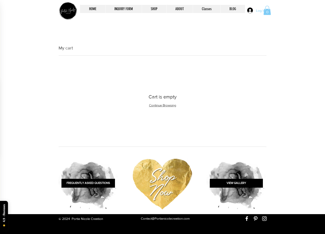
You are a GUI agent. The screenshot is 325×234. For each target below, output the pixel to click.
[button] (267, 10)
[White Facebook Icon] (247, 218)
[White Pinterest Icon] (255, 218)
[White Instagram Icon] (264, 218)
